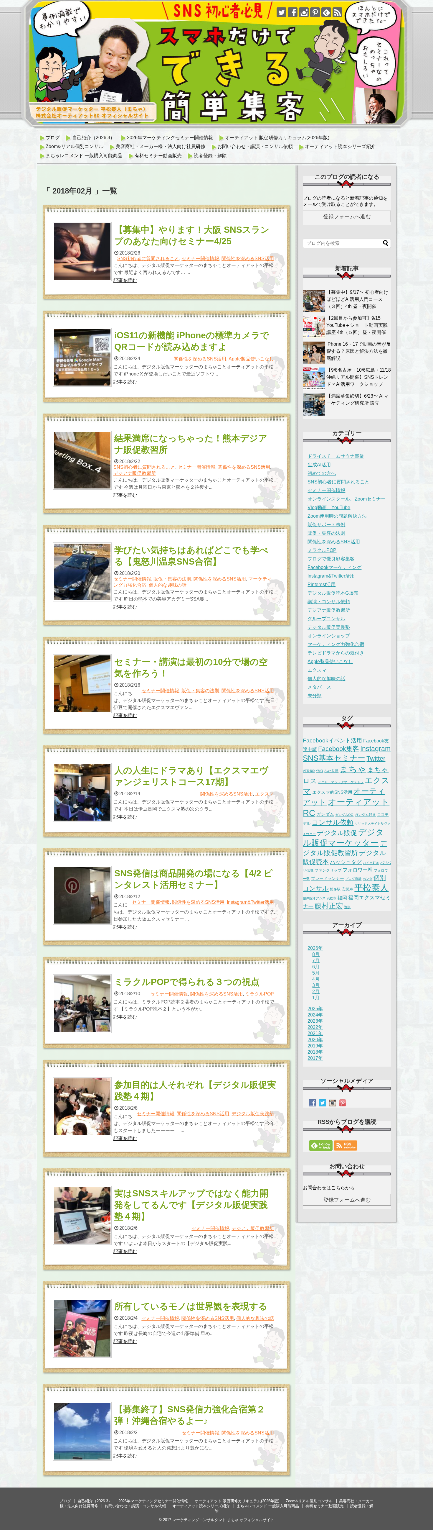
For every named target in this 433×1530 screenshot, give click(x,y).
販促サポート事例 (326, 524)
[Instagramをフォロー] (304, 12)
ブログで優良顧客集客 (331, 558)
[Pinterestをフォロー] (315, 12)
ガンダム (325, 814)
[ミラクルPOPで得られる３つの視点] (83, 1003)
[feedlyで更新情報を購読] (326, 12)
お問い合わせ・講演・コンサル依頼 (255, 146)
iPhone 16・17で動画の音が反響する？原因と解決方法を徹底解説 (358, 351)
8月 (316, 954)
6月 (316, 966)
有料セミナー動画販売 (158, 155)
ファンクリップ (328, 870)
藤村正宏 (329, 906)
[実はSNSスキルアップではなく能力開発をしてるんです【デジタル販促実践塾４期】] (83, 1215)
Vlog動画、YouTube (329, 507)
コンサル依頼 (332, 822)
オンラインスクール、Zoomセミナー (347, 498)
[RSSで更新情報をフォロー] (337, 12)
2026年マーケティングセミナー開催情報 (170, 137)
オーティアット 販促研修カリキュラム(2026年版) (277, 137)
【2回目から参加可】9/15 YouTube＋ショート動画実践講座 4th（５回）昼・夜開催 (357, 325)
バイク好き (371, 863)
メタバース (319, 687)
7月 (316, 960)
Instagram (375, 748)
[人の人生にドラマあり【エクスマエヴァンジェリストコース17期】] (83, 792)
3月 (316, 985)
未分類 (315, 695)
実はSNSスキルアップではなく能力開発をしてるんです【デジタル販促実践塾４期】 (191, 1204)
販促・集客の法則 (172, 578)
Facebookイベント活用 (332, 740)
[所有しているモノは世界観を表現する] (83, 1328)
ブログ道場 (353, 878)
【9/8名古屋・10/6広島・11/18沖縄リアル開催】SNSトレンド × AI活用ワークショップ (358, 377)
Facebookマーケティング (334, 567)
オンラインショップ (329, 635)
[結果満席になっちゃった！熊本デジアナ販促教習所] (83, 460)
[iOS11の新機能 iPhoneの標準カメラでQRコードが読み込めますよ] (83, 357)
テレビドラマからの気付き (336, 652)
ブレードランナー (327, 878)
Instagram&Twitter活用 (250, 902)
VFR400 (309, 771)
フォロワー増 (358, 870)
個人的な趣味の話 (167, 585)
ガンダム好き (365, 815)
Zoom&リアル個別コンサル (74, 146)
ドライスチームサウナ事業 (336, 456)
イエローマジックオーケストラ (340, 782)
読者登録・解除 (210, 155)
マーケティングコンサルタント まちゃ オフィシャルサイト (223, 1520)
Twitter (375, 758)
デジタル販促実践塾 (253, 1113)
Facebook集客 (338, 748)
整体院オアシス (314, 898)
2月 (316, 991)
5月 (316, 972)
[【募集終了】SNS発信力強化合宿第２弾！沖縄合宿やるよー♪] (83, 1431)
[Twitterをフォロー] (281, 12)
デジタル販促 (337, 833)
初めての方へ (322, 473)
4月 (316, 979)
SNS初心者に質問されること (148, 258)
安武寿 (347, 889)
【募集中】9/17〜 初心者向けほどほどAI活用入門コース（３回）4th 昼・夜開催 (357, 299)
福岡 (342, 897)
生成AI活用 (319, 464)
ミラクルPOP (259, 993)
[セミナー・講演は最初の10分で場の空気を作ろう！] (83, 683)
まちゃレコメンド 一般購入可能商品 (84, 155)
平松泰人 (371, 887)
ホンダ (367, 878)
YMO (319, 771)
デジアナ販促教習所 (134, 473)
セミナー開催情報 (200, 258)
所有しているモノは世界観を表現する (190, 1306)
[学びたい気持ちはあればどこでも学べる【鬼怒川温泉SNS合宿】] (83, 571)
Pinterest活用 (322, 584)
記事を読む (125, 280)
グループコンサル (326, 618)
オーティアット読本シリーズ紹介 (340, 146)
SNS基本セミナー (334, 758)
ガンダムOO (344, 814)
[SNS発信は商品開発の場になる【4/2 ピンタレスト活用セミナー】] (83, 895)
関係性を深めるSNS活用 (248, 258)
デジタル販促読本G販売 (333, 593)
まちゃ (353, 769)
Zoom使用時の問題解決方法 (337, 516)
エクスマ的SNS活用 (332, 792)
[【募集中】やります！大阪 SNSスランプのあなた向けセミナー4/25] (83, 251)
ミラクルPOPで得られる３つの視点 (187, 982)
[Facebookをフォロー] (293, 12)
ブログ (53, 137)
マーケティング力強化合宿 (336, 644)
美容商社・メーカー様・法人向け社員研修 (160, 146)
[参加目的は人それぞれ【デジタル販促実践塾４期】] (83, 1106)
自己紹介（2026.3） (93, 137)
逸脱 (347, 907)
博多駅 (335, 889)
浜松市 (331, 898)
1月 (316, 997)
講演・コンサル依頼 (329, 601)
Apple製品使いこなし (251, 358)
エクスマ (264, 793)
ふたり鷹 (331, 771)
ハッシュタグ (346, 862)
